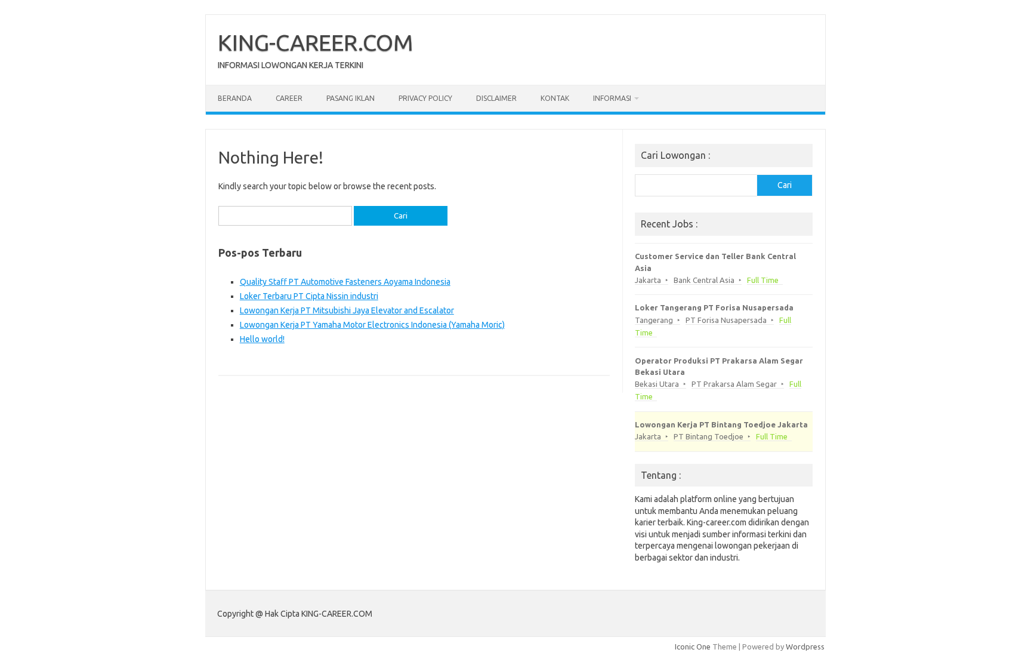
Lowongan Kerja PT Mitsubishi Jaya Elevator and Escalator (347, 310)
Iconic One (693, 646)
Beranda (235, 98)
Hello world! (262, 339)
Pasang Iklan (350, 98)
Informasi (612, 98)
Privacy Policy (425, 98)
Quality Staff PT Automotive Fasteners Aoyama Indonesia (345, 282)
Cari (784, 185)
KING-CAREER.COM (315, 42)
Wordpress (805, 646)
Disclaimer (496, 98)
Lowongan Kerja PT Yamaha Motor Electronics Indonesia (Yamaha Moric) (372, 325)
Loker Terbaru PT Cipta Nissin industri (309, 296)
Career (289, 98)
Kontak (555, 98)
